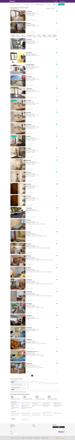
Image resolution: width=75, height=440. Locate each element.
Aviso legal (23, 437)
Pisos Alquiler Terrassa (25, 419)
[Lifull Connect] (60, 438)
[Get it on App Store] (62, 427)
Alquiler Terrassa (13, 419)
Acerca (11, 427)
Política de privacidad (36, 437)
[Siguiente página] (38, 375)
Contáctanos (34, 426)
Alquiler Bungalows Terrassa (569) (16, 413)
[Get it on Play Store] (55, 427)
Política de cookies (29, 437)
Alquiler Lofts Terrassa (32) (57, 413)
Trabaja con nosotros (13, 426)
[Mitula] (13, 1)
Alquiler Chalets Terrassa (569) (26, 413)
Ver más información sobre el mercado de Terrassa (18, 391)
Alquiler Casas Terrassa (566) (36, 413)
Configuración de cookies (45, 437)
